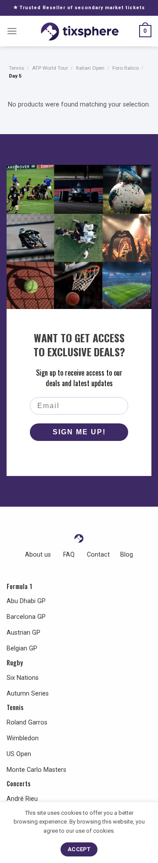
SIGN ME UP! (79, 432)
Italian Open (90, 68)
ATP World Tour (50, 68)
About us (38, 554)
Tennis (16, 68)
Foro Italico (125, 68)
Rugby (15, 662)
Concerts (19, 783)
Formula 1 (19, 586)
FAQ (69, 554)
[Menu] (12, 31)
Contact (98, 554)
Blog (126, 554)
